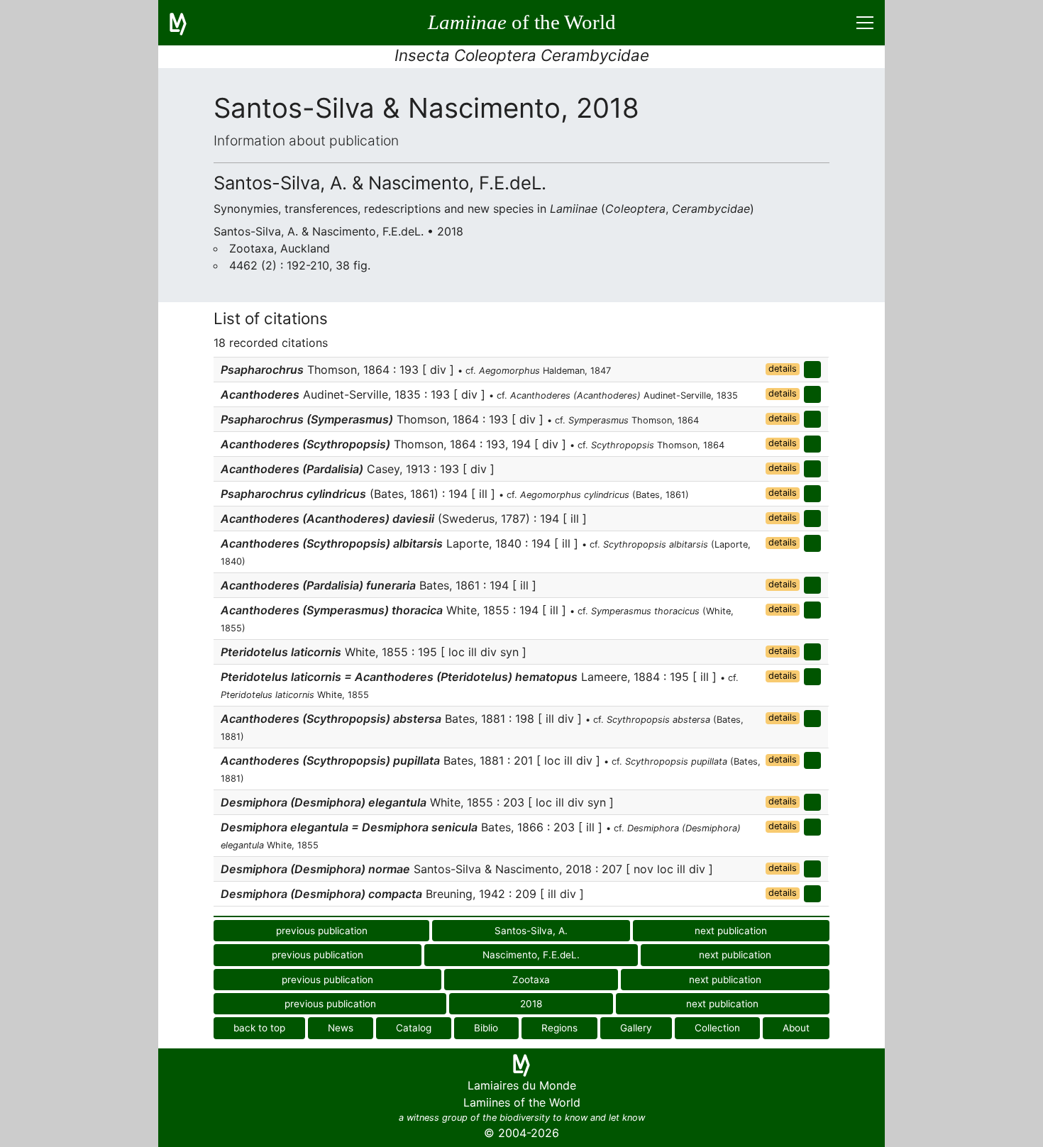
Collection (717, 1028)
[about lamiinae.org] (187, 22)
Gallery (636, 1028)
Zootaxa (531, 979)
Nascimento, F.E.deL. (531, 954)
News (340, 1028)
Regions (559, 1028)
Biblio (486, 1028)
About (796, 1028)
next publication (731, 930)
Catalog (413, 1028)
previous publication (322, 930)
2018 (531, 1003)
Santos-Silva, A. (531, 930)
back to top (259, 1028)
